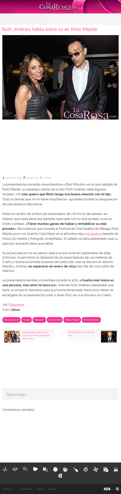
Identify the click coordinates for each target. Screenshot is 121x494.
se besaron (94, 234)
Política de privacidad (25, 489)
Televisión (39, 319)
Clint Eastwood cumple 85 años (81, 334)
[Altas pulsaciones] (5, 469)
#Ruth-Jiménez (91, 319)
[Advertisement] (62, 146)
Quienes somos (107, 19)
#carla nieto (54, 319)
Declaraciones (11, 319)
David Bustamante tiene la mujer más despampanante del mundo (35, 335)
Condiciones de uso (8, 489)
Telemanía (16, 305)
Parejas (26, 319)
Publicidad (40, 489)
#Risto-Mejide (72, 319)
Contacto (87, 19)
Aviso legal (51, 489)
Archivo (58, 19)
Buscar (72, 19)
